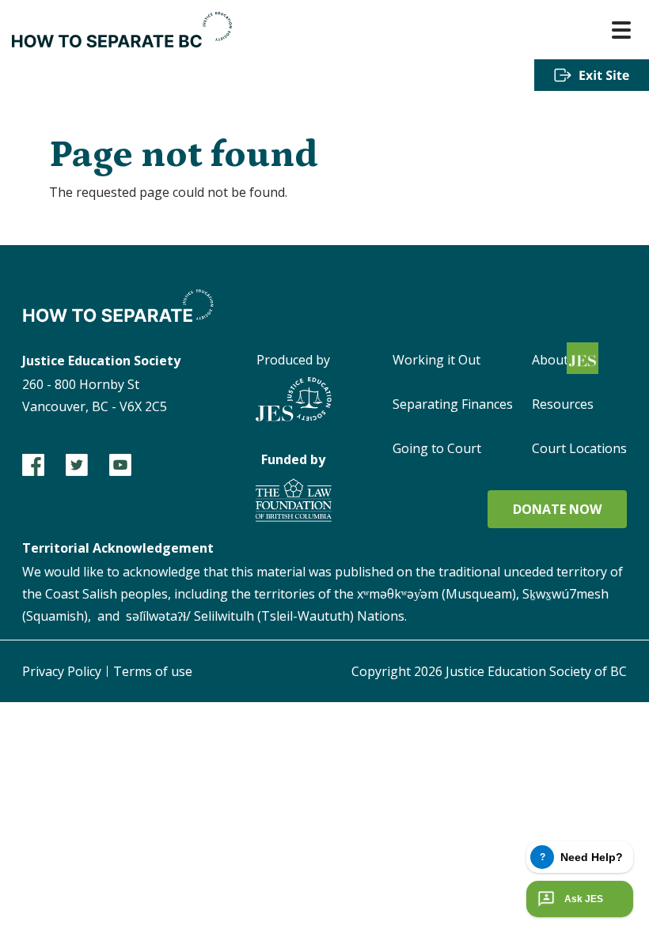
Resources (563, 404)
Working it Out (436, 359)
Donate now (557, 509)
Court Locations (579, 448)
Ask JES (583, 899)
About (550, 359)
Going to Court (437, 448)
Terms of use (152, 671)
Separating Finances (453, 404)
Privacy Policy (61, 671)
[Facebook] (33, 465)
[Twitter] (77, 465)
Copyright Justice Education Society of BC (489, 671)
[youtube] (120, 465)
